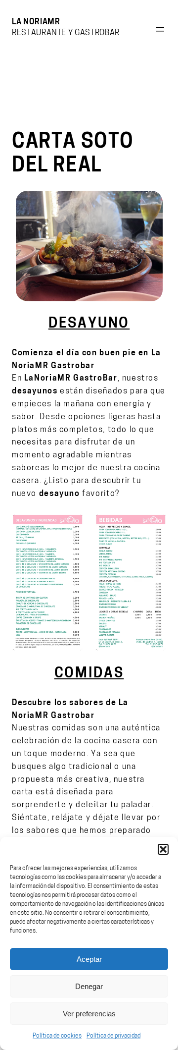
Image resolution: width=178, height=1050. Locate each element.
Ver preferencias (89, 1013)
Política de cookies (57, 1036)
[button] (163, 849)
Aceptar (89, 959)
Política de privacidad (113, 1036)
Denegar (89, 986)
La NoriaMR (36, 22)
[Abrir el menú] (160, 29)
